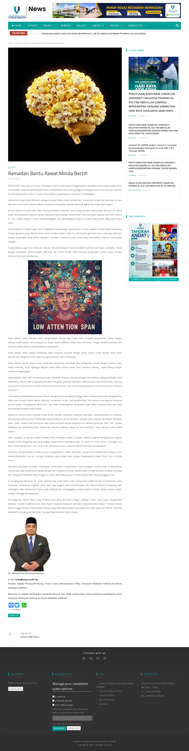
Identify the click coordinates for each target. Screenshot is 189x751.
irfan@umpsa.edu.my (26, 579)
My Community (106, 699)
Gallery (81, 25)
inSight (48, 25)
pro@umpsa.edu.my (154, 695)
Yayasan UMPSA (107, 695)
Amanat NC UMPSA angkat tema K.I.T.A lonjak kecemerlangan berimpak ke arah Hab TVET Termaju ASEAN (153, 148)
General (133, 116)
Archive (115, 25)
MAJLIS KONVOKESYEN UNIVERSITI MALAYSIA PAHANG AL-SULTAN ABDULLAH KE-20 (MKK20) (152, 184)
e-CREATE (60, 696)
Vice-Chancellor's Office (110, 691)
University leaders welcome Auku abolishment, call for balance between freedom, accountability (93, 33)
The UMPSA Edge (64, 705)
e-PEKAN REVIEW (63, 700)
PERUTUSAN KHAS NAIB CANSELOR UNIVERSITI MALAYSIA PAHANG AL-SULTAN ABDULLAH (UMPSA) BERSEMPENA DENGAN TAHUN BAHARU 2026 (153, 167)
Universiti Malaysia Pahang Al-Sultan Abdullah (94, 741)
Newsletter (135, 25)
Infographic (135, 190)
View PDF (14, 615)
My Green (103, 704)
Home (18, 25)
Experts (33, 25)
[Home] (28, 11)
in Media (66, 25)
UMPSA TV (98, 25)
